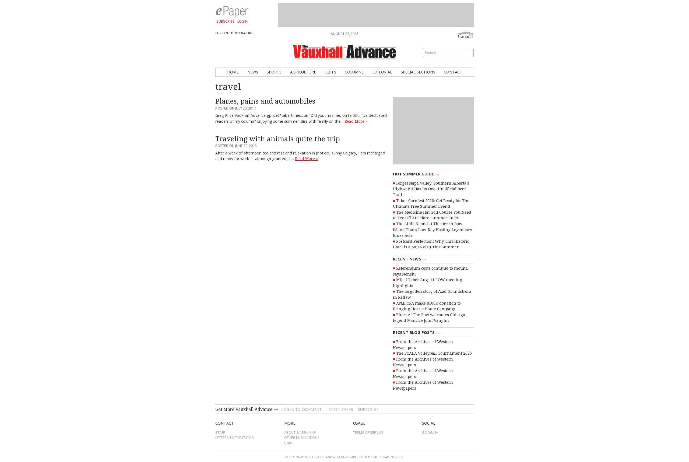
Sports (274, 72)
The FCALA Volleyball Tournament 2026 (434, 353)
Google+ (430, 432)
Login (242, 21)
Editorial (382, 72)
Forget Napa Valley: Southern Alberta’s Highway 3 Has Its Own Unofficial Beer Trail (431, 189)
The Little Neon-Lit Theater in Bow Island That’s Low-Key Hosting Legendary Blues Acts (432, 230)
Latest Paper (339, 409)
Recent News (410, 258)
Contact (453, 72)
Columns (354, 72)
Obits (330, 72)
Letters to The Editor (234, 437)
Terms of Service (368, 432)
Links (288, 442)
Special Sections (418, 72)
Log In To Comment (301, 409)
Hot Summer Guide (416, 173)
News (252, 72)
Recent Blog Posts (417, 332)
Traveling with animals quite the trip (277, 139)
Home (233, 72)
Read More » (355, 121)
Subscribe (225, 21)
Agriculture (303, 72)
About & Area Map (300, 432)
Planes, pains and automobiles (265, 101)
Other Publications (301, 437)
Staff (220, 432)
